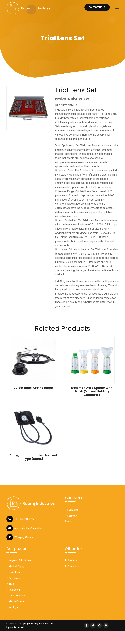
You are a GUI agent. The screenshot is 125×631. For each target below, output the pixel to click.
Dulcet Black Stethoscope (33, 388)
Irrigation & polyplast (20, 560)
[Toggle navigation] (117, 7)
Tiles (11, 583)
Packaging (14, 589)
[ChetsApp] (28, 8)
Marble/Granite (17, 601)
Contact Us (96, 7)
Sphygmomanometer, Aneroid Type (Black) (33, 457)
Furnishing (14, 572)
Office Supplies (17, 595)
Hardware (72, 515)
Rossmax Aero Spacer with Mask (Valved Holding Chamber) (91, 391)
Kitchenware (15, 578)
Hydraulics (72, 509)
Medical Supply (17, 566)
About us (72, 560)
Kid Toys (13, 607)
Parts (70, 521)
